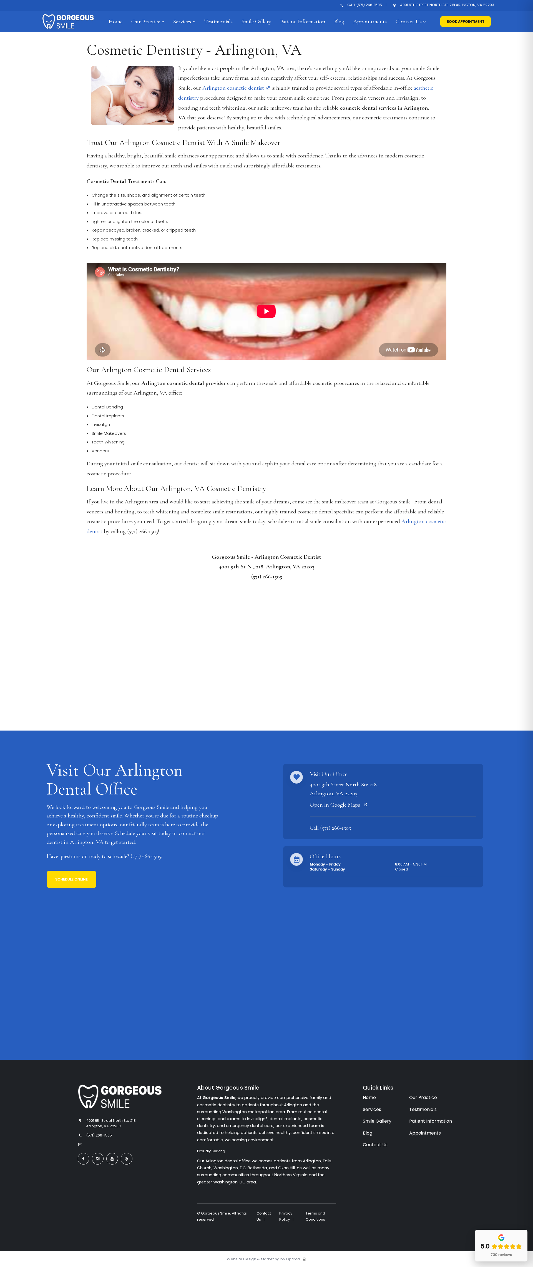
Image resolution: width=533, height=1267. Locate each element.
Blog (367, 1133)
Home (369, 1097)
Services (372, 1109)
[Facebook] (83, 1159)
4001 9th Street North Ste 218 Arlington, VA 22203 (446, 5)
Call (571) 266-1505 (364, 5)
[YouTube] (112, 1159)
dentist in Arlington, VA (75, 842)
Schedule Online (71, 879)
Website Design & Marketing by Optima (263, 1259)
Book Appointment (465, 21)
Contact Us (375, 1144)
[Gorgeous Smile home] (120, 1096)
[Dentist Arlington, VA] (68, 30)
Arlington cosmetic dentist (233, 87)
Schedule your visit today (143, 833)
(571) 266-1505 (145, 856)
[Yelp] (126, 1159)
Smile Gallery (377, 1121)
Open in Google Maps (335, 804)
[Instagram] (98, 1159)
